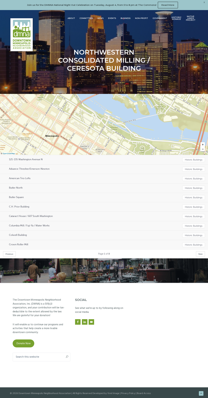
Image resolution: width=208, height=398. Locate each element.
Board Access (144, 393)
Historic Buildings (193, 160)
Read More (167, 5)
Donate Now (23, 343)
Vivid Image (113, 393)
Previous (9, 254)
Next (200, 254)
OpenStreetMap (9, 154)
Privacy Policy (128, 393)
